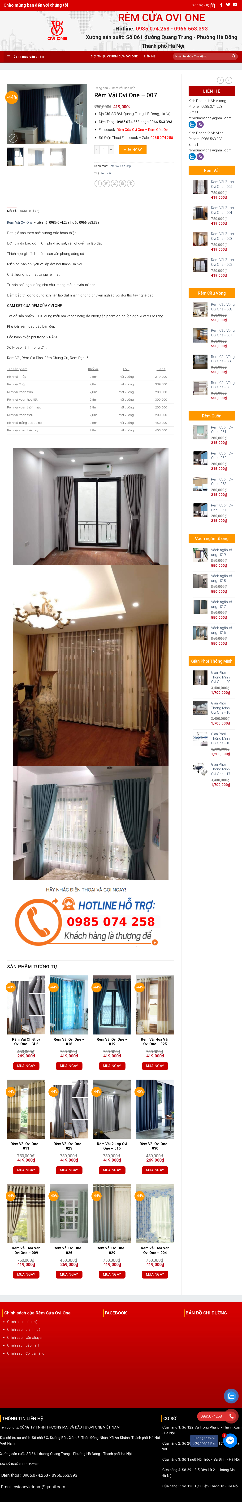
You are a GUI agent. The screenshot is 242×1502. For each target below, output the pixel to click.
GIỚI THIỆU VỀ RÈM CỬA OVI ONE (114, 56)
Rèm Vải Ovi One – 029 (112, 1250)
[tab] (12, 211)
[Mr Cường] (193, 124)
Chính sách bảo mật (23, 1322)
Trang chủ (101, 88)
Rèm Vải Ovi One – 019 (112, 1041)
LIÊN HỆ (149, 56)
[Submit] (234, 56)
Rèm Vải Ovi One (20, 223)
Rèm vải (105, 173)
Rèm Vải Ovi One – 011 (26, 1146)
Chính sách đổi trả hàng (25, 1353)
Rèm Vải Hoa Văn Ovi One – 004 (155, 1250)
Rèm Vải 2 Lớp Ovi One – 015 (112, 1146)
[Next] (79, 114)
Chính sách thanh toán (24, 1329)
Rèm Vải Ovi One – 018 (69, 1041)
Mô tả (12, 211)
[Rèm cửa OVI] (58, 33)
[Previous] (14, 114)
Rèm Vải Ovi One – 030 (155, 1146)
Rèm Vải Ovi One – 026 (69, 1250)
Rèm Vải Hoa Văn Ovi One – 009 (26, 1250)
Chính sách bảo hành (23, 1345)
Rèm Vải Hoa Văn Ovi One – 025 (155, 1041)
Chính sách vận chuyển (25, 1337)
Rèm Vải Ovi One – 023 (69, 1146)
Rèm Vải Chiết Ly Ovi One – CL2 (26, 1041)
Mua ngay (132, 150)
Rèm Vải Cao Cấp (123, 88)
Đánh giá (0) (29, 211)
